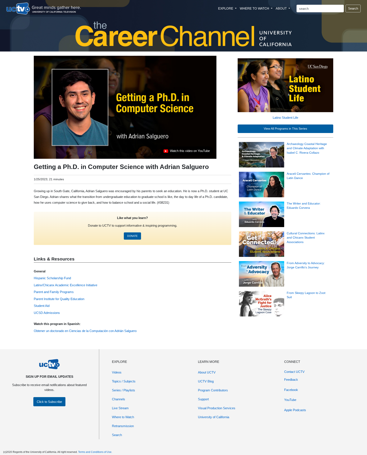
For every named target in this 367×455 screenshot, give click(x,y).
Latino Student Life (285, 117)
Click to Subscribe (49, 401)
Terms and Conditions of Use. (95, 452)
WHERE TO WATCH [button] (255, 8)
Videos (116, 372)
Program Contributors (213, 390)
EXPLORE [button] (226, 8)
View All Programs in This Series (285, 128)
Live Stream (120, 408)
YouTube (290, 400)
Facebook (291, 390)
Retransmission (123, 426)
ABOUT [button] (282, 8)
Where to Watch (123, 417)
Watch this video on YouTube (186, 152)
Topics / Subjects (124, 381)
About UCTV (207, 372)
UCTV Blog (206, 381)
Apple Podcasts (295, 410)
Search (353, 8)
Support (203, 399)
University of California (213, 417)
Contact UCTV (294, 371)
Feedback (291, 379)
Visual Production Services (216, 408)
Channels (118, 399)
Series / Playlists (123, 390)
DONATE (132, 236)
